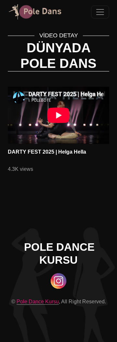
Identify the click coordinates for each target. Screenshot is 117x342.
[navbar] (100, 12)
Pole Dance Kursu (38, 301)
